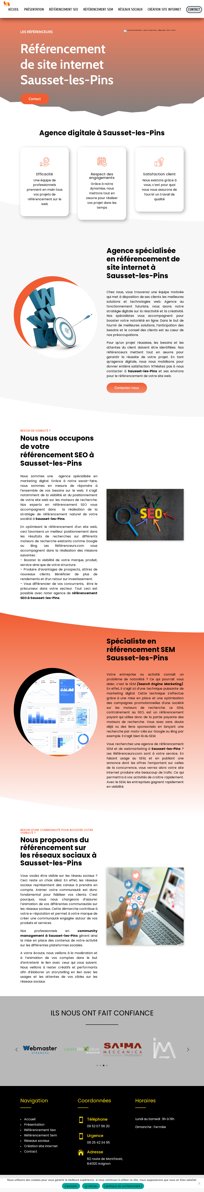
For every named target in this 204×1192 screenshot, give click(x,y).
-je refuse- (91, 1186)
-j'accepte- (71, 1186)
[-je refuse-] (199, 1183)
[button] (16, 1050)
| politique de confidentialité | (123, 1186)
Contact (35, 99)
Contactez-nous (127, 388)
